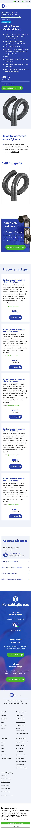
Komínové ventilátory (21, 768)
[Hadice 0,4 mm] (15, 185)
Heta (2, 751)
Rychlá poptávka (14, 655)
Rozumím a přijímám (15, 823)
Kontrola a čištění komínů (22, 742)
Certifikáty (3, 715)
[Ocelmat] (6, 6)
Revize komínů (19, 748)
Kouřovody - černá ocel (7, 795)
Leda (2, 748)
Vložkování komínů (20, 718)
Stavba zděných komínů (22, 733)
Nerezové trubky (5, 785)
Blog (2, 722)
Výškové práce (20, 758)
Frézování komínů (20, 722)
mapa (25, 703)
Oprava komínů (19, 751)
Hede (2, 742)
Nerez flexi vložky (5, 791)
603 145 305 (27, 1)
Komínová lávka (20, 764)
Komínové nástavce (6, 778)
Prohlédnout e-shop (14, 679)
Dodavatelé (4, 718)
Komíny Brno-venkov (21, 755)
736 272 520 (15, 152)
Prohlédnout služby (13, 247)
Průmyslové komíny (20, 725)
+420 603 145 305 (15, 554)
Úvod (2, 12)
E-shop (17, 1)
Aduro (2, 745)
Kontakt (3, 728)
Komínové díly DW (5, 788)
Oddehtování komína (21, 745)
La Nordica (4, 755)
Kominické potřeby (5, 782)
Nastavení (15, 826)
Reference (4, 725)
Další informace (5, 819)
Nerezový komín (20, 715)
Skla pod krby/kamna (6, 758)
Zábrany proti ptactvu (21, 761)
